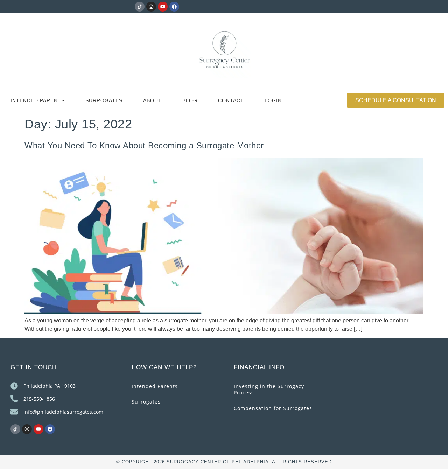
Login (273, 100)
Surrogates (103, 100)
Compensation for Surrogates (273, 408)
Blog (189, 100)
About (152, 100)
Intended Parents (37, 100)
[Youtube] (163, 7)
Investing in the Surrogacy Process (269, 389)
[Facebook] (174, 7)
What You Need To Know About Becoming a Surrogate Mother (144, 145)
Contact (231, 100)
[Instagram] (151, 7)
